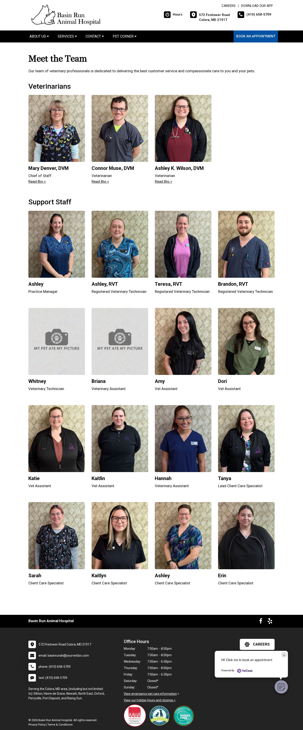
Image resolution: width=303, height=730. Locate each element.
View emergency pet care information (150, 694)
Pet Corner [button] (123, 36)
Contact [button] (94, 36)
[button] (281, 687)
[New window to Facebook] (261, 622)
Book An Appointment (255, 36)
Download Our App (257, 6)
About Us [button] (38, 36)
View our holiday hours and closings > (150, 700)
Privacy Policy (36, 724)
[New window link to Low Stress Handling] (160, 715)
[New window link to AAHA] (136, 715)
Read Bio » (37, 181)
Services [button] (66, 36)
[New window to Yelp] (270, 622)
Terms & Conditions (60, 724)
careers (261, 644)
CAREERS (229, 6)
